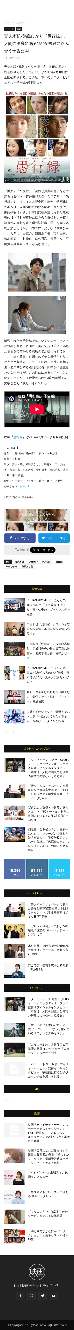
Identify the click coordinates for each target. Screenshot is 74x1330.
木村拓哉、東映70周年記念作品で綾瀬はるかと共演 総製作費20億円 (48, 950)
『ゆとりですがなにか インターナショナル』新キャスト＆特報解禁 (48, 1235)
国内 (19, 29)
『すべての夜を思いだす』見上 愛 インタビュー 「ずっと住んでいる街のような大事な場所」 (48, 1029)
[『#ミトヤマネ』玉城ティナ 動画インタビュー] (14, 1177)
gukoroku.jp (27, 486)
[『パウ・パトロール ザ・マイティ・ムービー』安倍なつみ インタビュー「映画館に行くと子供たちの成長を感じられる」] (14, 1069)
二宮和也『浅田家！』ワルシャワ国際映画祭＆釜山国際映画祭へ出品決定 (48, 629)
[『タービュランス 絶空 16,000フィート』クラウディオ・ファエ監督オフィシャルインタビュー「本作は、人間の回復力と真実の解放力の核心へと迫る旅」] (14, 765)
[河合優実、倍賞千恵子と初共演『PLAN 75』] (14, 970)
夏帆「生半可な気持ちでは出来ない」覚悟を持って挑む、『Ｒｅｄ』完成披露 (48, 696)
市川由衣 (46, 561)
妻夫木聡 (19, 561)
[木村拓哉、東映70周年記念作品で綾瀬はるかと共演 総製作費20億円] (14, 951)
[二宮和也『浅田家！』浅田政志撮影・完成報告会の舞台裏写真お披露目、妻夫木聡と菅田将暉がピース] (14, 649)
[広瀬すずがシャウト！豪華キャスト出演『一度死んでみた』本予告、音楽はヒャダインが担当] (14, 716)
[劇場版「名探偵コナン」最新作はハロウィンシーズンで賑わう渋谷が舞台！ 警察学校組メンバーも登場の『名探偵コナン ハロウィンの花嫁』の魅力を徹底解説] (14, 834)
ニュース (20, 22)
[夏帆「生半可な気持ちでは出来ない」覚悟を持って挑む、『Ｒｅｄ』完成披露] (14, 697)
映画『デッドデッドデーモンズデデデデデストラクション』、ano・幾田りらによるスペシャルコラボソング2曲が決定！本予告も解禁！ (49, 1133)
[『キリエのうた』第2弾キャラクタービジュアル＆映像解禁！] (14, 1217)
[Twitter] (42, 1296)
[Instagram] (31, 1296)
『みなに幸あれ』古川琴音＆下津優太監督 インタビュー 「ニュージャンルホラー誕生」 (48, 1048)
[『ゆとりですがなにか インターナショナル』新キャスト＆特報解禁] (14, 1236)
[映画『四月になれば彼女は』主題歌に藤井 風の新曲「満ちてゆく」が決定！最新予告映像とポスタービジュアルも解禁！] (14, 1156)
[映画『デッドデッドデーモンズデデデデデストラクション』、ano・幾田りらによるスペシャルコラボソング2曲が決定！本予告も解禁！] (14, 1130)
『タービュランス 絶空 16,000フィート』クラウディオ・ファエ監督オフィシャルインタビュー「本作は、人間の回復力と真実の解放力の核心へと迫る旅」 (49, 768)
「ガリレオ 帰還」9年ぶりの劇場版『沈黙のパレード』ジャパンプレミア (48, 930)
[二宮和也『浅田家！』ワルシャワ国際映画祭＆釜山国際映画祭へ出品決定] (14, 629)
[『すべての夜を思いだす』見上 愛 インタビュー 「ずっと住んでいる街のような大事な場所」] (14, 1030)
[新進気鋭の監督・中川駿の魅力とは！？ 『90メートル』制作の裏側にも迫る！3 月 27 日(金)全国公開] (14, 813)
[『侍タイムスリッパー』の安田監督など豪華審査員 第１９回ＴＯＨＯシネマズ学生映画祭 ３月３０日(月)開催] (14, 791)
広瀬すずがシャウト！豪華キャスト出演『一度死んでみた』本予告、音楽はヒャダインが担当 (48, 716)
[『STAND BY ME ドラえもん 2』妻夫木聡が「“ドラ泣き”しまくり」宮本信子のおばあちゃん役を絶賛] (14, 605)
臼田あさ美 (27, 566)
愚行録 (33, 72)
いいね (15, 860)
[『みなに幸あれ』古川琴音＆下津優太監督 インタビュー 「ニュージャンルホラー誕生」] (14, 1050)
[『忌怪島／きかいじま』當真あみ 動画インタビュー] (14, 1197)
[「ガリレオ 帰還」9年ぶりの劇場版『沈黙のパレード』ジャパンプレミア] (14, 931)
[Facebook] (20, 1296)
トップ (8, 22)
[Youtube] (54, 1296)
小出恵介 (33, 561)
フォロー (37, 860)
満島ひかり (11, 566)
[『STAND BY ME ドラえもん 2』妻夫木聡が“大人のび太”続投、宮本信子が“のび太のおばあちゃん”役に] (14, 673)
